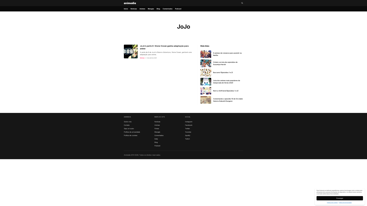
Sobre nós (128, 122)
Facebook (188, 125)
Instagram (188, 122)
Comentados (167, 9)
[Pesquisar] (242, 3)
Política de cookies (332, 202)
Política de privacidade (345, 202)
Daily (156, 139)
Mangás (151, 9)
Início (126, 9)
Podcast (178, 9)
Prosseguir (339, 198)
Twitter (187, 129)
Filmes (156, 129)
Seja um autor (129, 129)
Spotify (187, 135)
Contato (127, 125)
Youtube (188, 132)
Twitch (187, 139)
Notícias (134, 9)
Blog (158, 9)
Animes (142, 9)
